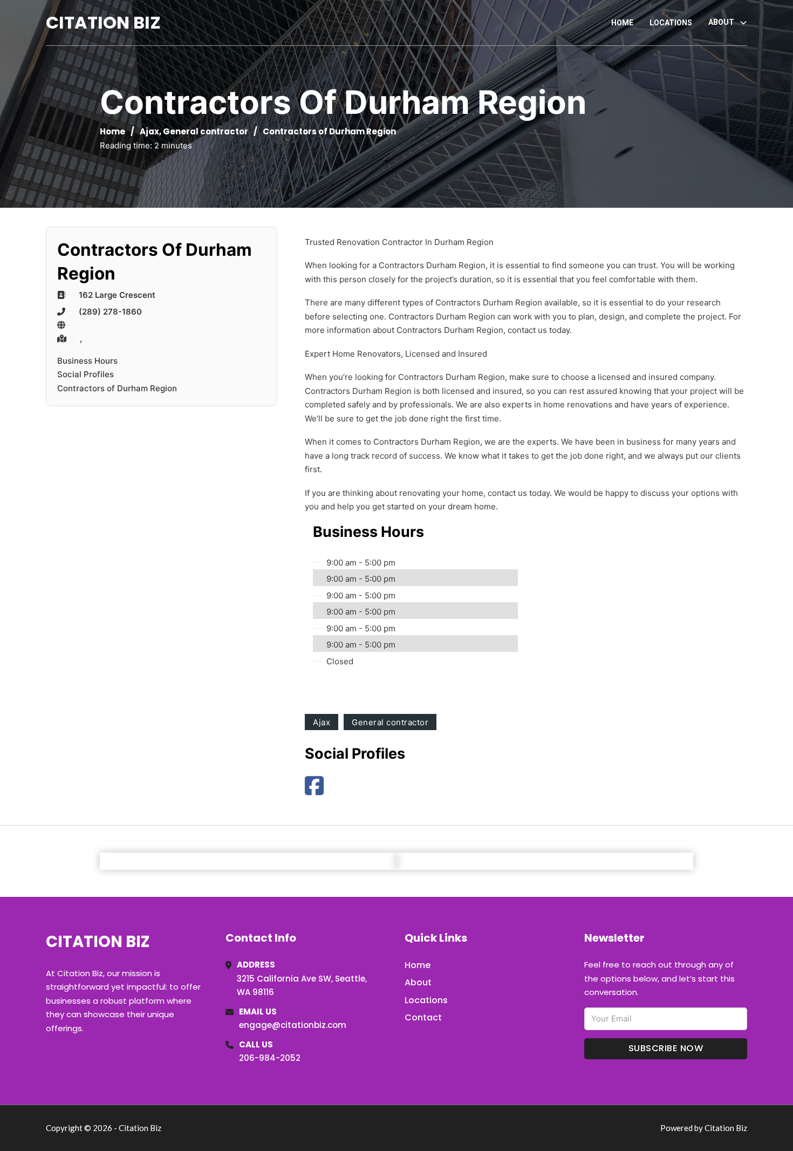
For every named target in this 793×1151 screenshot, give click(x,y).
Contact (423, 1017)
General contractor (205, 131)
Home (622, 22)
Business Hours (87, 361)
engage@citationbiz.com (292, 1025)
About (418, 982)
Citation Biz (103, 22)
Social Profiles (85, 374)
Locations (671, 22)
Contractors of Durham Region (117, 388)
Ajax (149, 131)
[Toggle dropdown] (743, 22)
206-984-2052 (269, 1058)
